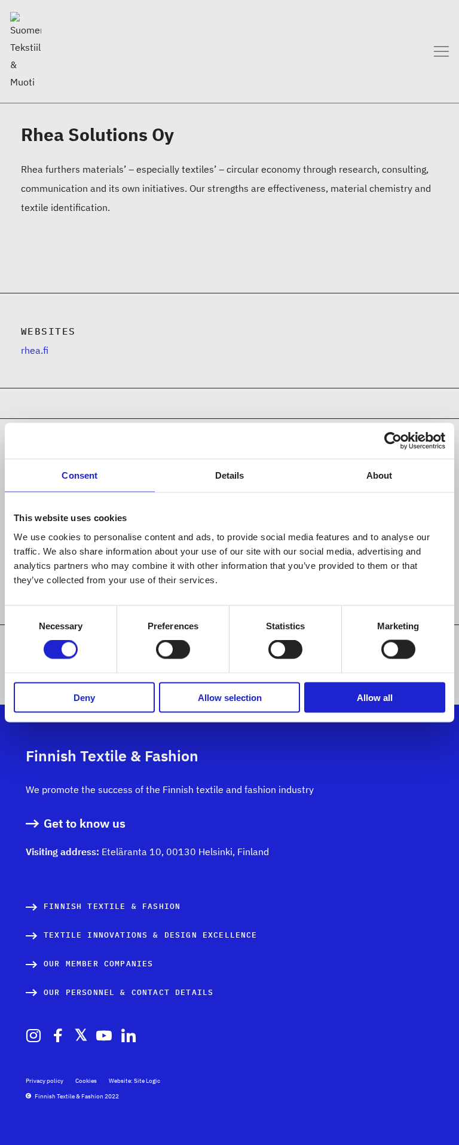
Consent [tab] (79, 475)
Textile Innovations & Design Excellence (151, 935)
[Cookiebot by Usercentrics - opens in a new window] (393, 441)
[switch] (173, 649)
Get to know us (85, 823)
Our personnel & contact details (128, 992)
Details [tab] (229, 475)
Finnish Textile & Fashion (112, 906)
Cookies (86, 1081)
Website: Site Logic (134, 1081)
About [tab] (379, 475)
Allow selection (230, 697)
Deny (84, 697)
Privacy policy (44, 1081)
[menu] (441, 51)
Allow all (375, 697)
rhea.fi (34, 350)
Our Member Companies (98, 964)
